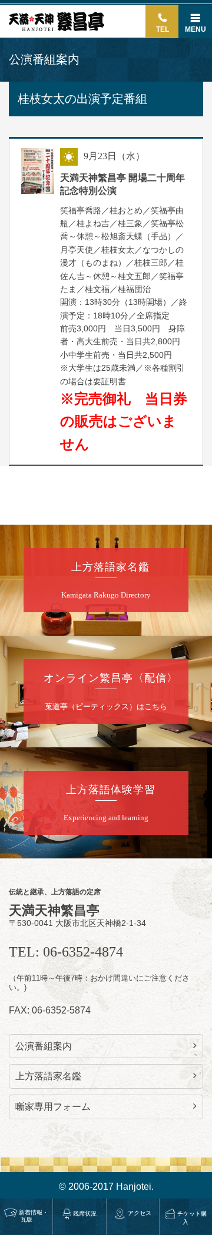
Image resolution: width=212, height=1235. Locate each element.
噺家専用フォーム (53, 1107)
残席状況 (85, 1213)
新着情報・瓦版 (33, 1216)
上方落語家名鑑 (48, 1076)
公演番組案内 (43, 1046)
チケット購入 (192, 1217)
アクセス (139, 1213)
